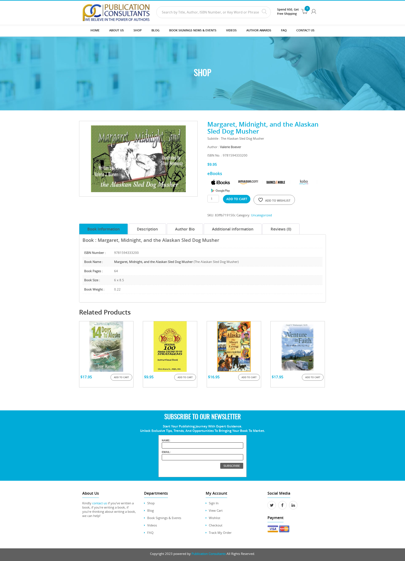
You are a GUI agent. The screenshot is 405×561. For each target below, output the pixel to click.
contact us (99, 503)
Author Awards (258, 30)
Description (147, 229)
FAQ (284, 30)
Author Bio (185, 229)
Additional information (232, 229)
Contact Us (305, 30)
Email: (166, 452)
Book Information (103, 229)
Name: (166, 440)
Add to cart (236, 199)
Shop (138, 30)
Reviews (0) (281, 229)
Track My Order (220, 532)
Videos (152, 525)
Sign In (214, 503)
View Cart (216, 510)
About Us (116, 30)
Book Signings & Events (164, 518)
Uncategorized (261, 215)
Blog (155, 30)
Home (95, 30)
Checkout (215, 525)
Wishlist (214, 518)
